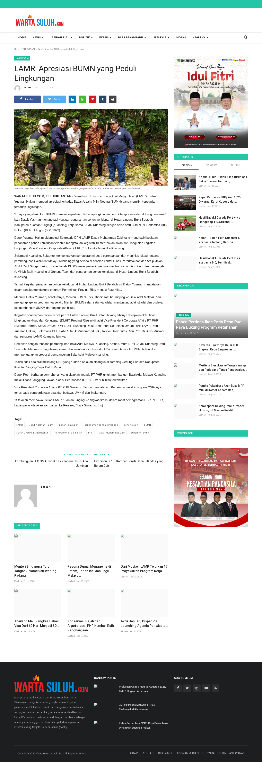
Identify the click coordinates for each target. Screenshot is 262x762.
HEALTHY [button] (199, 37)
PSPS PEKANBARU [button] (131, 37)
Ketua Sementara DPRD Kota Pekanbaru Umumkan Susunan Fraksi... (143, 725)
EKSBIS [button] (104, 37)
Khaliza (18, 581)
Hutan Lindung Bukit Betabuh (32, 433)
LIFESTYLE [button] (159, 37)
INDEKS (181, 37)
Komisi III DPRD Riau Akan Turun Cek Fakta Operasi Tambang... (223, 179)
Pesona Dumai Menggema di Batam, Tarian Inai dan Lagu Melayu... (89, 571)
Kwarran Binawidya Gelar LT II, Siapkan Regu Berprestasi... (218, 347)
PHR (90, 433)
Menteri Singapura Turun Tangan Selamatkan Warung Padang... (35, 571)
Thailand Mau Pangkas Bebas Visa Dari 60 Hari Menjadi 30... (36, 623)
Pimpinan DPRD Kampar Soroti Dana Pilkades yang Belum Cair (128, 463)
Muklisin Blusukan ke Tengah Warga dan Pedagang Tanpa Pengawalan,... (223, 367)
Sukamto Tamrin (140, 433)
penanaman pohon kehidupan (101, 425)
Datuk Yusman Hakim (41, 425)
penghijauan (131, 425)
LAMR (19, 425)
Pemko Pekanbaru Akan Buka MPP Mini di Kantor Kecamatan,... (221, 388)
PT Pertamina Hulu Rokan (68, 433)
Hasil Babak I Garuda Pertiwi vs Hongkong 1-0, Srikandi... (219, 220)
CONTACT (149, 753)
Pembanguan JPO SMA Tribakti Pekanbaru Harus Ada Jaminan (51, 463)
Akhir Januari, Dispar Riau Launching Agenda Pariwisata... (144, 623)
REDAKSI (134, 753)
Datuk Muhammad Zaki (112, 433)
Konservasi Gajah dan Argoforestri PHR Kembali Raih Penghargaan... (91, 625)
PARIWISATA (29, 49)
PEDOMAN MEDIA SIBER (189, 753)
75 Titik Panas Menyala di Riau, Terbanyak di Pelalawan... (137, 707)
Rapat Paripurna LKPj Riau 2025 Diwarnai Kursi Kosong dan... (220, 199)
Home (22, 37)
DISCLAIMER (165, 753)
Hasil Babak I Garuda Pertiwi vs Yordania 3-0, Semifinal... (219, 260)
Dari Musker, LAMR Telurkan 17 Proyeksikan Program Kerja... (144, 569)
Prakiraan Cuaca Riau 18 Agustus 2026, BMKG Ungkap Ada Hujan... (142, 689)
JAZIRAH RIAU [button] (60, 37)
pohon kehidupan (68, 425)
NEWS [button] (37, 37)
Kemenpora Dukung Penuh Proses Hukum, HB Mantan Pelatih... (222, 408)
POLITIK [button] (85, 37)
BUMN (147, 425)
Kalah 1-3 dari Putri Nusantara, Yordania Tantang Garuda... (219, 240)
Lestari (27, 88)
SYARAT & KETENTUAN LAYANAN (226, 753)
